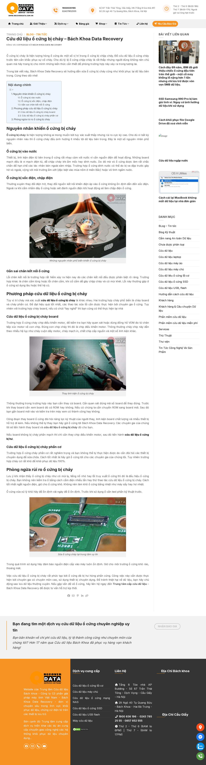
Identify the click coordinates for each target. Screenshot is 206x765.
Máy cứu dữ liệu (82, 720)
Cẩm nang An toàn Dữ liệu (175, 238)
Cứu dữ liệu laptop (170, 257)
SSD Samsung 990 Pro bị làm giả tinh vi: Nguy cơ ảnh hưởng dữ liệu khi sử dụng (179, 102)
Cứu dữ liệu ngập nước (173, 160)
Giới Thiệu (39, 23)
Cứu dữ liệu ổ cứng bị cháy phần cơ (40, 115)
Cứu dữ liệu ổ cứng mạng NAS (91, 700)
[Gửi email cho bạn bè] (73, 595)
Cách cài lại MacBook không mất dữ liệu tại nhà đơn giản (178, 199)
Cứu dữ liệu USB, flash (173, 288)
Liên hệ (144, 23)
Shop (102, 23)
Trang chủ (17, 23)
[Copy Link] (86, 595)
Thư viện (164, 341)
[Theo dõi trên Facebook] (26, 746)
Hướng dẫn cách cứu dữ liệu (176, 294)
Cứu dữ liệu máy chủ (171, 269)
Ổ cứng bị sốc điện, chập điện (36, 101)
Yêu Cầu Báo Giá (167, 23)
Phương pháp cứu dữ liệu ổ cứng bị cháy (35, 108)
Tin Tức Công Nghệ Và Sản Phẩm (175, 350)
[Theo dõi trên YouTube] (44, 746)
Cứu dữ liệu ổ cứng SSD (173, 281)
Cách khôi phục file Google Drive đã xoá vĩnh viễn (176, 121)
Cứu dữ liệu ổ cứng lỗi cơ (88, 685)
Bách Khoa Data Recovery (47, 45)
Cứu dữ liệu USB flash (86, 714)
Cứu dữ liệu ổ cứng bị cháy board (38, 112)
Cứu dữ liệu (166, 250)
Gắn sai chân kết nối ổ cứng (35, 104)
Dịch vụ (62, 23)
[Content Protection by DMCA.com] (81, 729)
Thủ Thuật (165, 335)
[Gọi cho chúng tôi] (38, 746)
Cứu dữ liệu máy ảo (170, 263)
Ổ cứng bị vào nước (31, 97)
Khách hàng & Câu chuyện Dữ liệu (177, 308)
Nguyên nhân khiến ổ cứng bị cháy (32, 94)
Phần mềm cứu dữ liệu (172, 316)
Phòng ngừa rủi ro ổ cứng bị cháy (32, 119)
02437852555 (69, 11)
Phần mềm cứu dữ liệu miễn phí (178, 323)
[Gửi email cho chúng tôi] (32, 746)
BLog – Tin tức (167, 226)
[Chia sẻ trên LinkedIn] (82, 595)
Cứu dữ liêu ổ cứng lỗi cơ (174, 275)
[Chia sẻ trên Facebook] (68, 595)
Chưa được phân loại (171, 244)
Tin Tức (122, 23)
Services (164, 329)
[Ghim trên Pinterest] (77, 595)
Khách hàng (166, 300)
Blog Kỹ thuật (167, 232)
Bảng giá (84, 23)
